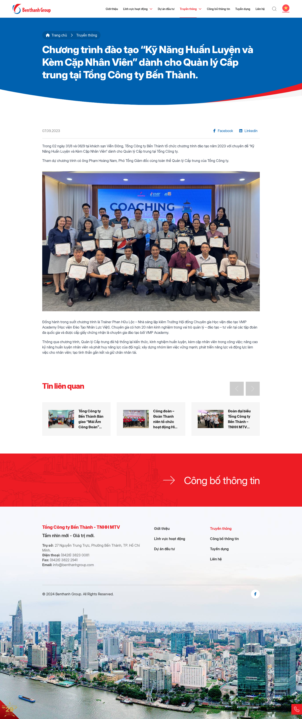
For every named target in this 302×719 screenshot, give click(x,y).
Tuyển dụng (242, 9)
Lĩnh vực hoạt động (135, 9)
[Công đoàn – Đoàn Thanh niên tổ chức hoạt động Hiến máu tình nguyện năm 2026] (151, 419)
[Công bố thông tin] (151, 480)
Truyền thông (188, 9)
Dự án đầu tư (166, 9)
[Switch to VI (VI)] (285, 8)
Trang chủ (59, 35)
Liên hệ (260, 9)
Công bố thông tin (218, 9)
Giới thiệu (112, 9)
